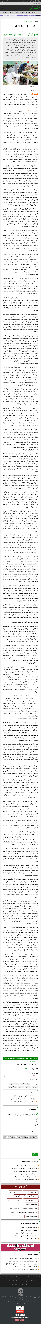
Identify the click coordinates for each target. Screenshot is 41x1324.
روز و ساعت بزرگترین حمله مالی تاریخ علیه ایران (22, 1261)
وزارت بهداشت (25, 1084)
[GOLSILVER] (20, 1247)
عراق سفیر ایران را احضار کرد (30, 1239)
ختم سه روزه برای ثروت (31, 1200)
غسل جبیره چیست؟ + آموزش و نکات (25, 1270)
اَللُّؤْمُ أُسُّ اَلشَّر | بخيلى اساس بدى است (27, 1166)
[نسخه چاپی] (16, 26)
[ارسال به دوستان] (19, 26)
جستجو (19, 1281)
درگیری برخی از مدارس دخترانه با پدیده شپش (23, 1102)
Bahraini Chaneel (31, 1204)
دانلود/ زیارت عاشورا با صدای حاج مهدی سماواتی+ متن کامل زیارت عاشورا (21, 13)
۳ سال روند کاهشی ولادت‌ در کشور (26, 1267)
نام (37, 1119)
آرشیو (24, 1277)
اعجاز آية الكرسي (33, 1196)
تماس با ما (31, 1277)
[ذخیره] (22, 26)
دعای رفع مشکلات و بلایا (14, 1200)
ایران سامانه (17, 1303)
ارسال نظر (31, 1079)
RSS (8, 1281)
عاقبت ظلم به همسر (15, 1192)
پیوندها (19, 1277)
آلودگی (34, 1087)
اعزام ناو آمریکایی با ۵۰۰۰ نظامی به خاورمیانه (26, 1236)
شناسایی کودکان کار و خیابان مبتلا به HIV (24, 1096)
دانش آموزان (14, 1084)
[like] (20, 1076)
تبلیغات (32, 1281)
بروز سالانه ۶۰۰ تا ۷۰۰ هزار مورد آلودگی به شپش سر (22, 1099)
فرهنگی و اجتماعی (27, 22)
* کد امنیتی (35, 1131)
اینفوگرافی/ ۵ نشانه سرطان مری (29, 1230)
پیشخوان (36, 22)
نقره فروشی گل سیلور (31, 1216)
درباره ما (38, 1277)
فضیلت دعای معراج (20, 1196)
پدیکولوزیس (12, 1087)
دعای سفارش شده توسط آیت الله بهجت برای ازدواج (23, 1212)
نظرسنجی (25, 1281)
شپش (27, 1087)
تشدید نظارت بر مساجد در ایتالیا (29, 1174)
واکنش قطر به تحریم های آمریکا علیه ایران (26, 1233)
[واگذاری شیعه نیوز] (20, 15)
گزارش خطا (32, 1073)
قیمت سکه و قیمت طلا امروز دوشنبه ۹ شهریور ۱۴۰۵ (24, 1171)
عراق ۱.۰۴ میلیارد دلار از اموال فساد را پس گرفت (25, 1177)
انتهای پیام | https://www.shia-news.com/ (20, 1058)
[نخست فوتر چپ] (20, 1313)
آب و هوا (13, 1277)
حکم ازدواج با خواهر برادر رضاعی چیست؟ (26, 1180)
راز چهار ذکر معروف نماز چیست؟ (29, 1227)
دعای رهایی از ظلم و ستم (30, 1192)
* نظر (36, 1140)
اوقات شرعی (6, 1277)
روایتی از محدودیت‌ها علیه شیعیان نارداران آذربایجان (21, 1264)
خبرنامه (13, 1281)
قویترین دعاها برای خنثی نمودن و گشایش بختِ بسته (23, 1208)
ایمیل (36, 1125)
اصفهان (21, 1087)
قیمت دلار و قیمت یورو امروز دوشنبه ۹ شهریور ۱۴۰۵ (24, 1168)
